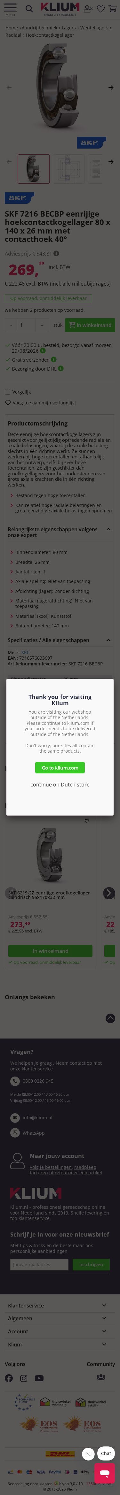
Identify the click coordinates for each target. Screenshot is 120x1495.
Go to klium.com (60, 767)
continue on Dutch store (60, 784)
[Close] (113, 679)
